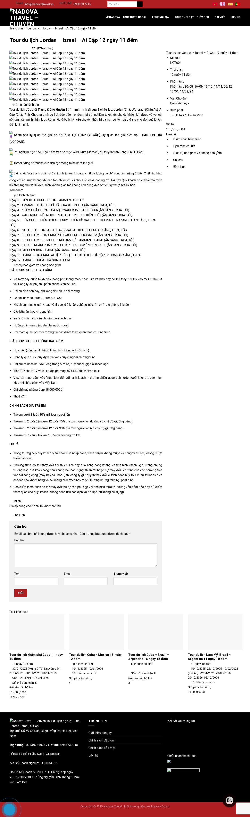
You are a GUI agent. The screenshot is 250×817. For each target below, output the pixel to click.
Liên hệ (235, 17)
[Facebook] (168, 726)
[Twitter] (168, 746)
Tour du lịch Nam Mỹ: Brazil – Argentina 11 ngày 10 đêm (209, 657)
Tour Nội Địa (160, 17)
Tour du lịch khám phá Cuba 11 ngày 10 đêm (36, 657)
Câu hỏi (19, 540)
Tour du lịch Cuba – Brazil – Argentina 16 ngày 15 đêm (148, 657)
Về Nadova (113, 17)
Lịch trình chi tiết (183, 146)
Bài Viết (220, 17)
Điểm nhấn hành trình (186, 139)
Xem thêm (16, 190)
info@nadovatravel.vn (39, 4)
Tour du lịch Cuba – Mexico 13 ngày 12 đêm (95, 657)
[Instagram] (168, 736)
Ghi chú (177, 160)
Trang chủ (16, 28)
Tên (17, 573)
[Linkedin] (168, 731)
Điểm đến (203, 17)
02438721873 (35, 745)
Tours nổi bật (184, 17)
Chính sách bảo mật (101, 748)
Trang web (120, 573)
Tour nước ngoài (134, 17)
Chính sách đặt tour (101, 740)
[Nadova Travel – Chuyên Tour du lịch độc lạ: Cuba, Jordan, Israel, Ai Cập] (46, 723)
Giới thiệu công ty (100, 733)
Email (67, 573)
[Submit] (140, 4)
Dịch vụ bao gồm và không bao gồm (197, 153)
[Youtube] (168, 741)
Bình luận (179, 167)
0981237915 (82, 4)
